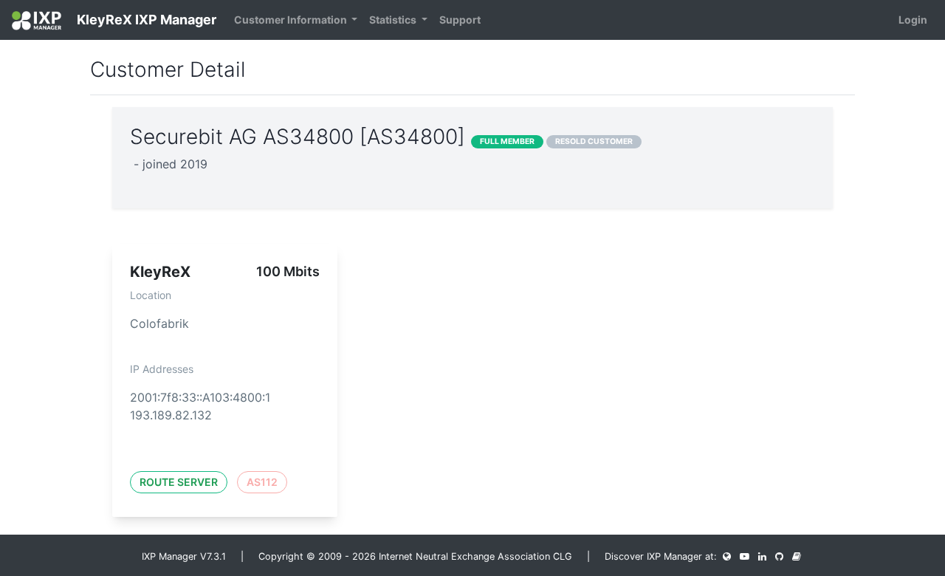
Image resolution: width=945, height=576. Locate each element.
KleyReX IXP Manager (145, 19)
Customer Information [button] (291, 19)
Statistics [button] (394, 19)
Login (912, 19)
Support (460, 19)
